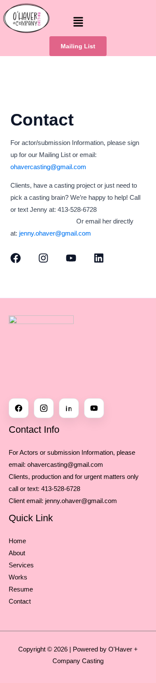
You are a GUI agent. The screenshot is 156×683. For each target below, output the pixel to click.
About (17, 553)
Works (18, 577)
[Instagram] (44, 408)
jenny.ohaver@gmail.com (55, 233)
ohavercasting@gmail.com (48, 166)
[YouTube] (94, 408)
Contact (20, 601)
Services (21, 565)
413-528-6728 (60, 488)
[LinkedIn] (69, 408)
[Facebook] (19, 408)
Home (17, 541)
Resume (21, 589)
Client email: (27, 500)
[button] (78, 22)
